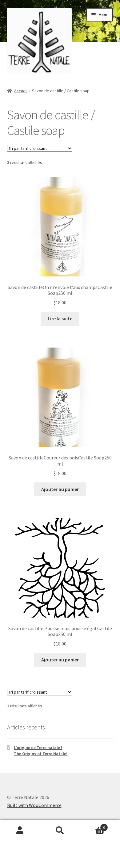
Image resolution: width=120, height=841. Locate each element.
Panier (92, 825)
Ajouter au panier (60, 489)
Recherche (60, 830)
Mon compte (20, 830)
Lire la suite (60, 318)
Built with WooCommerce (34, 805)
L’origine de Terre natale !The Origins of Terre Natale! (40, 750)
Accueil (20, 90)
